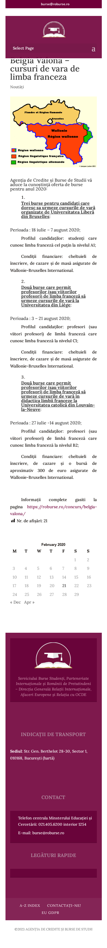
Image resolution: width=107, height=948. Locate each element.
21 (64, 585)
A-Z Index (30, 905)
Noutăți (17, 86)
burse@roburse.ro (48, 832)
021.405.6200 (50, 824)
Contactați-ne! (64, 905)
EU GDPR (50, 912)
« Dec (15, 602)
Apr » (29, 602)
